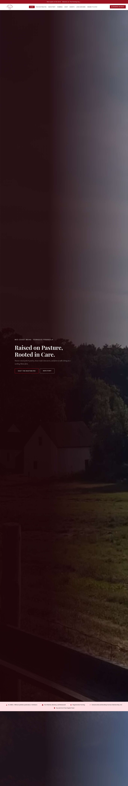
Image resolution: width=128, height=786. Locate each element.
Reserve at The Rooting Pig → (71, 1)
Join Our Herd (81, 7)
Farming (60, 7)
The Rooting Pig (41, 7)
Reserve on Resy (118, 6)
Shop (66, 7)
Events (72, 7)
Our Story (51, 7)
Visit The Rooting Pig (27, 371)
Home (31, 7)
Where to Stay (92, 7)
